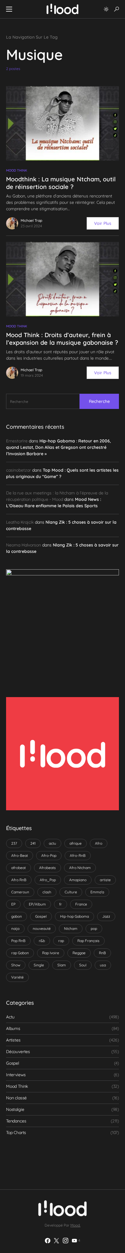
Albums (13, 1028)
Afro (98, 843)
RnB (102, 953)
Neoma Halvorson (23, 545)
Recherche (99, 401)
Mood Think (16, 170)
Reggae (79, 953)
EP (13, 904)
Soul (82, 965)
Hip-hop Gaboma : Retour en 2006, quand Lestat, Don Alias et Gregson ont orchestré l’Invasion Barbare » (58, 447)
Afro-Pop (48, 855)
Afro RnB (18, 880)
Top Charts (16, 1132)
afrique (75, 843)
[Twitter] (56, 1240)
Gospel (41, 916)
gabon (16, 916)
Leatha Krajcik (20, 522)
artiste (105, 880)
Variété (17, 977)
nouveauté (42, 928)
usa (103, 965)
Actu (10, 1017)
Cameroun (20, 892)
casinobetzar (18, 470)
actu (52, 843)
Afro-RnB (78, 855)
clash (46, 892)
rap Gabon (20, 953)
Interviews (16, 1074)
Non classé (16, 1098)
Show (15, 965)
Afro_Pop (48, 880)
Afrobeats (47, 867)
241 (32, 843)
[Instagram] (65, 1240)
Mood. (75, 1225)
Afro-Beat (19, 855)
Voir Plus (102, 223)
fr (60, 904)
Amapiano (77, 880)
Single (39, 965)
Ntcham (70, 928)
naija (15, 928)
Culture (71, 892)
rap (61, 940)
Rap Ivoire (50, 953)
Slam (61, 965)
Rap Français (88, 940)
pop (94, 928)
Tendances (16, 1121)
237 (14, 843)
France (81, 904)
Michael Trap (31, 220)
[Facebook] (47, 1240)
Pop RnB (18, 940)
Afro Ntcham (80, 867)
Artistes (13, 1040)
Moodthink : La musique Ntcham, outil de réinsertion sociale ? (61, 182)
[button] (9, 9)
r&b (42, 940)
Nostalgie (15, 1109)
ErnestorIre (17, 441)
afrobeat (18, 867)
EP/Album (37, 904)
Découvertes (18, 1051)
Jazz (106, 916)
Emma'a (97, 892)
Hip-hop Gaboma (74, 916)
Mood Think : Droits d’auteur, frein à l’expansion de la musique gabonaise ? (62, 338)
